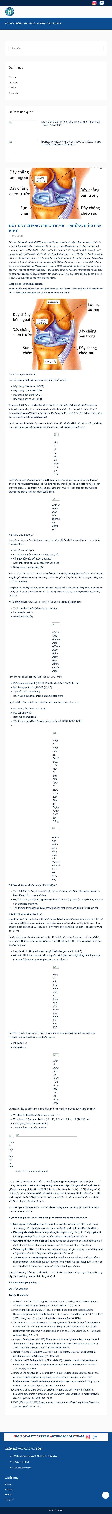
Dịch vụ (12, 77)
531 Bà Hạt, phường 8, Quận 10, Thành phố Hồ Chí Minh (33, 1456)
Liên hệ (12, 87)
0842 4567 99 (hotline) (19, 1462)
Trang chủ (14, 93)
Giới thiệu (13, 82)
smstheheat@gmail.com (20, 1468)
